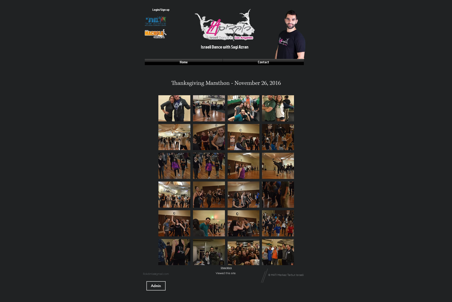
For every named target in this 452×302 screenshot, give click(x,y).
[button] (174, 108)
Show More (226, 267)
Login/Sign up (161, 9)
